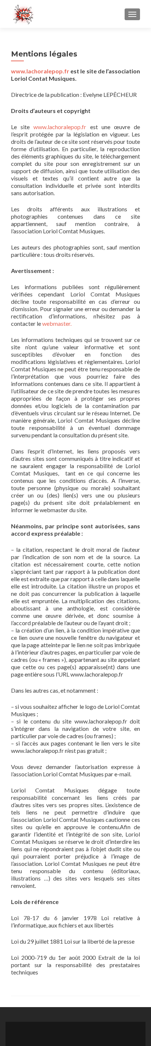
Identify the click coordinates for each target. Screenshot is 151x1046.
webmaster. (56, 323)
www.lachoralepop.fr (40, 71)
